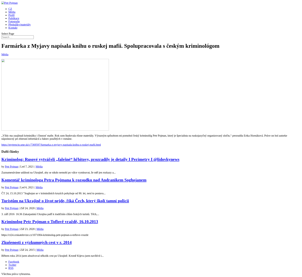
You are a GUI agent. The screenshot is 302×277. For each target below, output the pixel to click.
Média (11, 11)
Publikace (13, 18)
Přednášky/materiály (19, 24)
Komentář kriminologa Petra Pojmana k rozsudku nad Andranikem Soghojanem (73, 180)
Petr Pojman (11, 166)
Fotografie (14, 21)
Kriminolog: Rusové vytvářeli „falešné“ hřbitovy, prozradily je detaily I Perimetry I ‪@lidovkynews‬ (90, 159)
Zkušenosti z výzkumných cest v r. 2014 (36, 242)
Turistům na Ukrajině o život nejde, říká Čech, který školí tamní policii (65, 200)
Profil (11, 15)
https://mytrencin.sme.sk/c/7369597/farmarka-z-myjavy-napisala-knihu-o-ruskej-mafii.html (51, 144)
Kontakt (12, 27)
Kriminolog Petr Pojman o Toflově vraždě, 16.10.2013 (49, 221)
